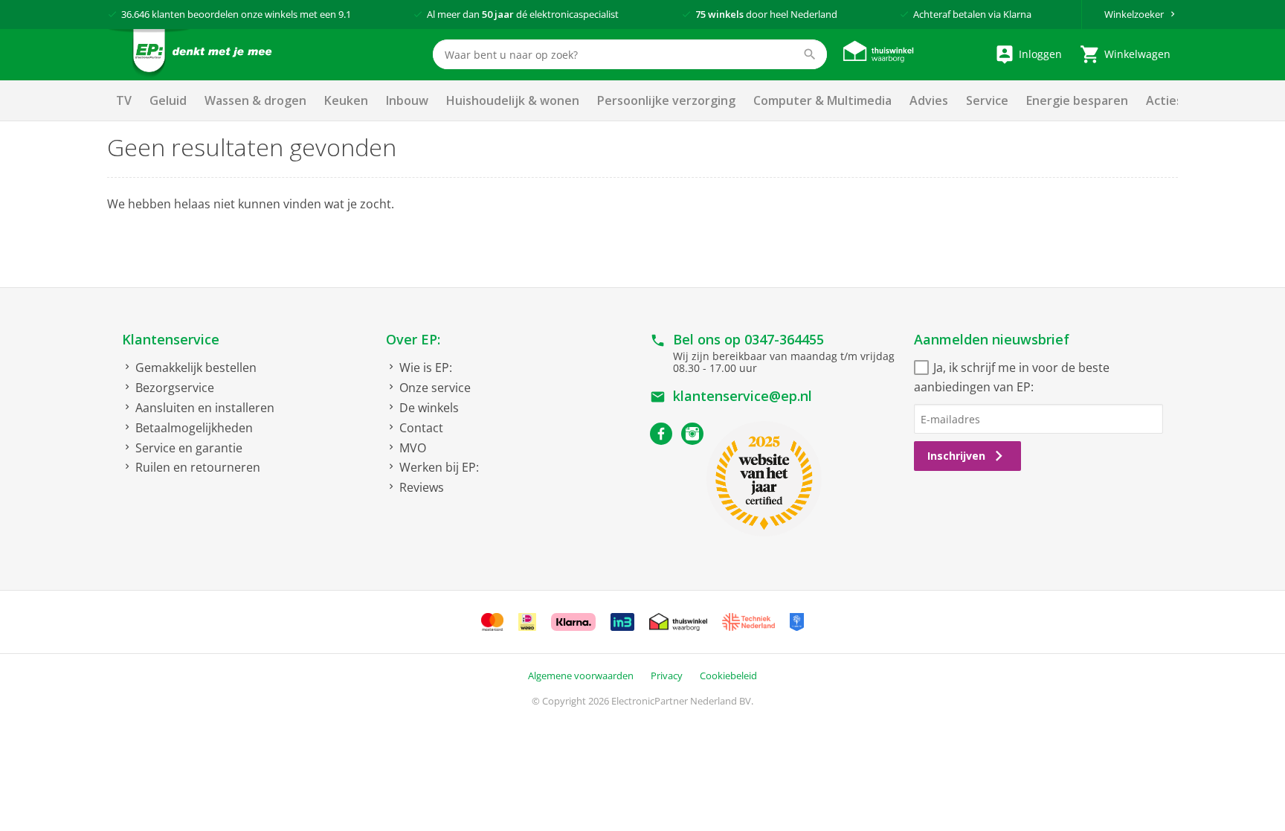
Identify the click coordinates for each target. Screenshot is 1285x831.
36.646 (135, 14)
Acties (1164, 100)
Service (987, 100)
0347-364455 (784, 339)
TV (124, 100)
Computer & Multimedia (822, 100)
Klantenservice (170, 339)
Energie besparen (1077, 100)
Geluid (168, 100)
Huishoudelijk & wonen (512, 100)
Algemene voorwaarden (581, 675)
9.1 (344, 14)
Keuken (346, 100)
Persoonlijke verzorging (666, 100)
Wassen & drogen (255, 100)
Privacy (667, 675)
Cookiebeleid (728, 675)
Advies (928, 100)
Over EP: (413, 339)
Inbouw (407, 100)
